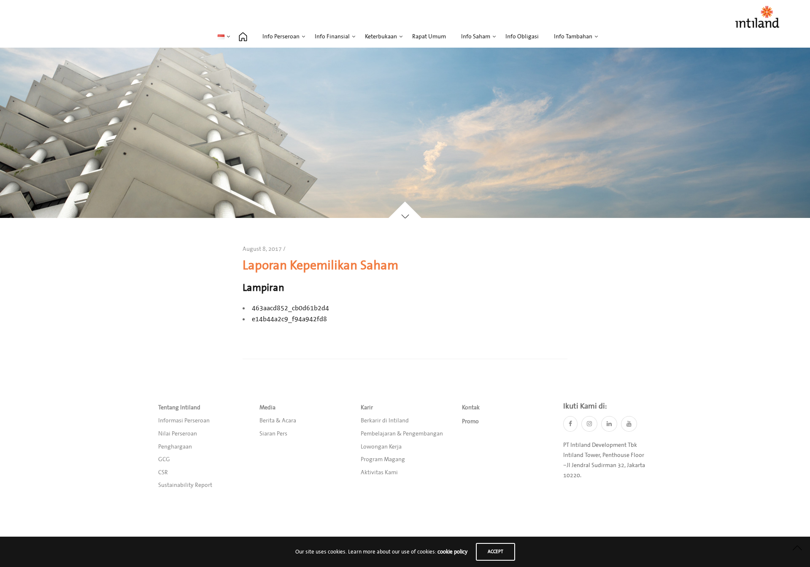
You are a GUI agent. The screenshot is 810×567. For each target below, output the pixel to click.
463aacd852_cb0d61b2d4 (290, 308)
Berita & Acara (277, 420)
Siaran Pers (273, 433)
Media (267, 407)
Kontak (471, 407)
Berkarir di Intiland (385, 420)
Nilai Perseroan (177, 433)
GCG (164, 459)
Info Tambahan (573, 36)
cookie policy (452, 552)
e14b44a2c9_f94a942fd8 (289, 319)
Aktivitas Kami (379, 472)
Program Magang (383, 459)
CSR (163, 472)
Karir (367, 407)
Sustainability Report (185, 485)
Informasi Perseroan (184, 420)
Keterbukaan (381, 36)
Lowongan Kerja (381, 446)
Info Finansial (332, 36)
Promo (470, 421)
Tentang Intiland (179, 407)
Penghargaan (175, 446)
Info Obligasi (522, 36)
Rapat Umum (429, 36)
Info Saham (475, 36)
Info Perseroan (281, 36)
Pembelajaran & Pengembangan (402, 433)
